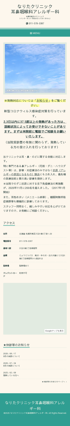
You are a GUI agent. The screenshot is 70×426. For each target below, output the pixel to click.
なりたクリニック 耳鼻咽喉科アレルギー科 (35, 9)
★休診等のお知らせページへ (54, 381)
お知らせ (42, 100)
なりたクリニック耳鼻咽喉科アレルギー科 (28, 413)
